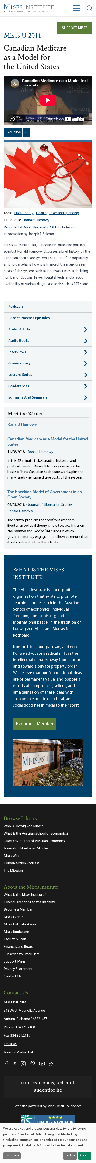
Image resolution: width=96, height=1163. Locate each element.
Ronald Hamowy (37, 220)
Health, (41, 213)
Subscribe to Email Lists (21, 954)
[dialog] (48, 1143)
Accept (84, 1155)
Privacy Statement (18, 969)
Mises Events (13, 917)
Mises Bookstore (16, 932)
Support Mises (74, 28)
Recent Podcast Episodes (29, 318)
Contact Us (12, 976)
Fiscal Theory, (24, 213)
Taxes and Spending (64, 213)
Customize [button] (12, 1155)
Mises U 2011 (22, 36)
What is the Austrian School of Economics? (36, 834)
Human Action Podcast (21, 863)
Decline (70, 1155)
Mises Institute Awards (21, 924)
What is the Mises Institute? (25, 895)
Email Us (10, 1044)
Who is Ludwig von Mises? (23, 826)
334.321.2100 (25, 1027)
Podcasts (16, 307)
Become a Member (35, 724)
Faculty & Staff (15, 939)
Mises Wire (12, 856)
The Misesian (13, 871)
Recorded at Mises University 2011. (30, 227)
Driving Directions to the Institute (30, 902)
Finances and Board (18, 947)
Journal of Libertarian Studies (50, 505)
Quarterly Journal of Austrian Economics (34, 841)
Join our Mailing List (19, 1052)
